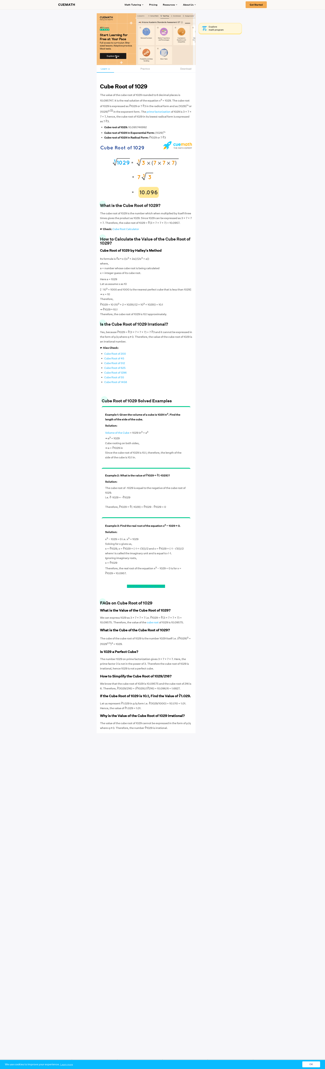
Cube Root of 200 (115, 353)
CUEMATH (66, 4)
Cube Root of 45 (114, 358)
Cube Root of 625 (115, 368)
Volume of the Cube (117, 432)
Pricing (153, 4)
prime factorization (158, 111)
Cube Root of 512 (114, 363)
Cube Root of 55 (114, 377)
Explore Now (113, 56)
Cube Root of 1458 (115, 382)
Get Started (256, 4)
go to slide (133, 586)
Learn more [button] (66, 1064)
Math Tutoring (133, 4)
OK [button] (311, 1064)
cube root (153, 622)
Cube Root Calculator (126, 229)
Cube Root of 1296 (115, 372)
